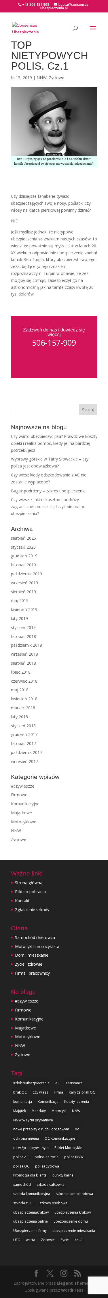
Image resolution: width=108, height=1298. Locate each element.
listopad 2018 (23, 636)
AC (57, 1083)
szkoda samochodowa (74, 1193)
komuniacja (22, 1101)
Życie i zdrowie (28, 964)
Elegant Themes (74, 1283)
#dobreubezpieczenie (31, 1083)
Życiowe (56, 77)
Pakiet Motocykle (68, 1147)
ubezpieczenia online (30, 1221)
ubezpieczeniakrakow (31, 1212)
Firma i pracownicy (32, 973)
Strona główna (28, 882)
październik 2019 (26, 574)
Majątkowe (21, 812)
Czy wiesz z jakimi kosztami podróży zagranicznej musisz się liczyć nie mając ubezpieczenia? (48, 506)
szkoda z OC (23, 1203)
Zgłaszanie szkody (32, 909)
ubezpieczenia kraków (72, 1212)
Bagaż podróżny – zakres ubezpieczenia (48, 491)
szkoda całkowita (51, 1184)
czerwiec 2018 (24, 681)
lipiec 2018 (21, 672)
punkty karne (62, 1175)
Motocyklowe (23, 821)
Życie (64, 1239)
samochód (22, 1184)
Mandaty (39, 1110)
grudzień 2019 (24, 556)
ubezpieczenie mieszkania (73, 1230)
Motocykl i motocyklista (37, 946)
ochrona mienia (26, 1138)
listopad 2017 (23, 743)
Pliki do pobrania (30, 891)
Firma (58, 1092)
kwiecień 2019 (24, 609)
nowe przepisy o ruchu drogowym (41, 1129)
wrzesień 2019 (24, 582)
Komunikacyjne (25, 803)
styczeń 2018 (23, 725)
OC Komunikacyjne (60, 1138)
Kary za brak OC (82, 1092)
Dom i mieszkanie (31, 955)
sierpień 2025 (23, 538)
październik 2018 (26, 645)
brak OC (20, 1092)
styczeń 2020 (23, 547)
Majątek (19, 1110)
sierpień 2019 (23, 591)
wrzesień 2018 (24, 654)
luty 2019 (19, 618)
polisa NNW (74, 1156)
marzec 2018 (23, 707)
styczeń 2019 (23, 627)
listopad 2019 (23, 565)
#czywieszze (22, 786)
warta (30, 1239)
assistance (74, 1083)
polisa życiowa (47, 1166)
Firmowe (19, 794)
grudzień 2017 (24, 734)
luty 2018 (19, 716)
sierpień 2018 (23, 663)
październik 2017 (26, 752)
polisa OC (21, 1166)
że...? (78, 1239)
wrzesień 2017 (24, 761)
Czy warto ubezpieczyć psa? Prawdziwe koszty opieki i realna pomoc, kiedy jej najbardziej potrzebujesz (54, 443)
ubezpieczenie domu (71, 1221)
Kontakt (22, 900)
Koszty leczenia (76, 1101)
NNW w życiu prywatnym (33, 1120)
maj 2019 (20, 600)
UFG (16, 1239)
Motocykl (59, 1110)
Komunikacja (48, 1101)
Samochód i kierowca (35, 937)
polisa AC (21, 1156)
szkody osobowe (53, 1203)
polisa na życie (46, 1156)
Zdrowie (48, 1239)
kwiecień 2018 (24, 698)
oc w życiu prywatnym (31, 1147)
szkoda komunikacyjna (31, 1193)
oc (77, 1129)
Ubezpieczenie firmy (30, 1230)
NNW (42, 77)
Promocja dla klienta (30, 1175)
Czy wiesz (40, 1092)
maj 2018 (20, 689)
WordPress (72, 1290)
